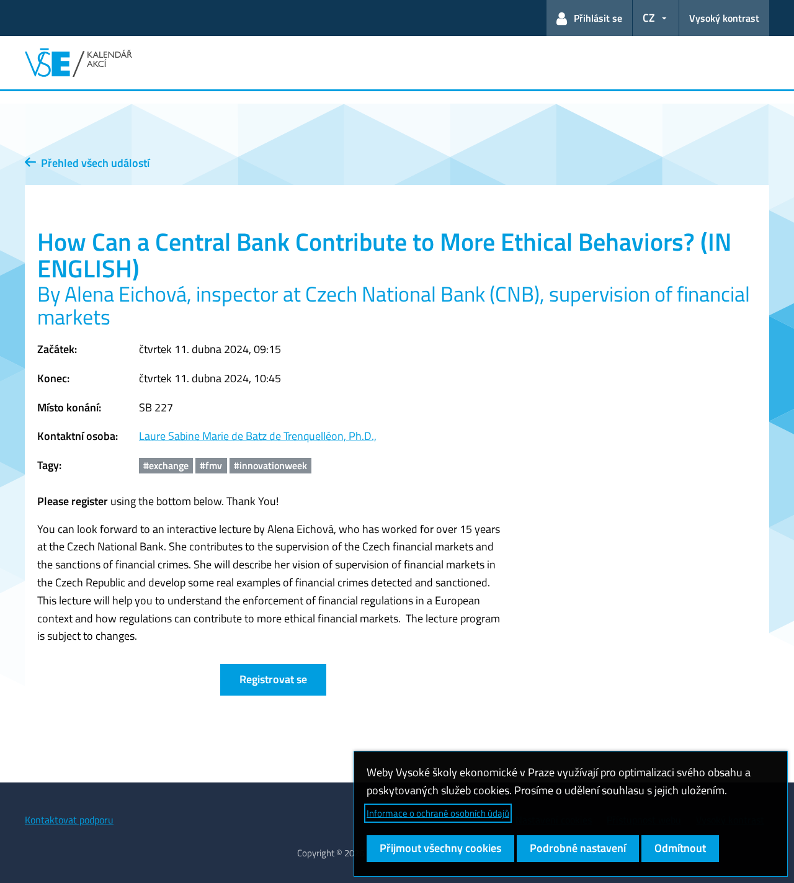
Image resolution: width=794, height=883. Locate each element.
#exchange (166, 465)
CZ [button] (649, 17)
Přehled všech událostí (92, 163)
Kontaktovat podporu (69, 819)
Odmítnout (680, 848)
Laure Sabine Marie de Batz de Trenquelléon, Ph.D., (258, 436)
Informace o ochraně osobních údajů (438, 813)
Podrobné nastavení (578, 848)
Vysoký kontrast (724, 18)
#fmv (211, 465)
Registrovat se (273, 679)
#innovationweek (270, 465)
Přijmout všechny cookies (440, 848)
